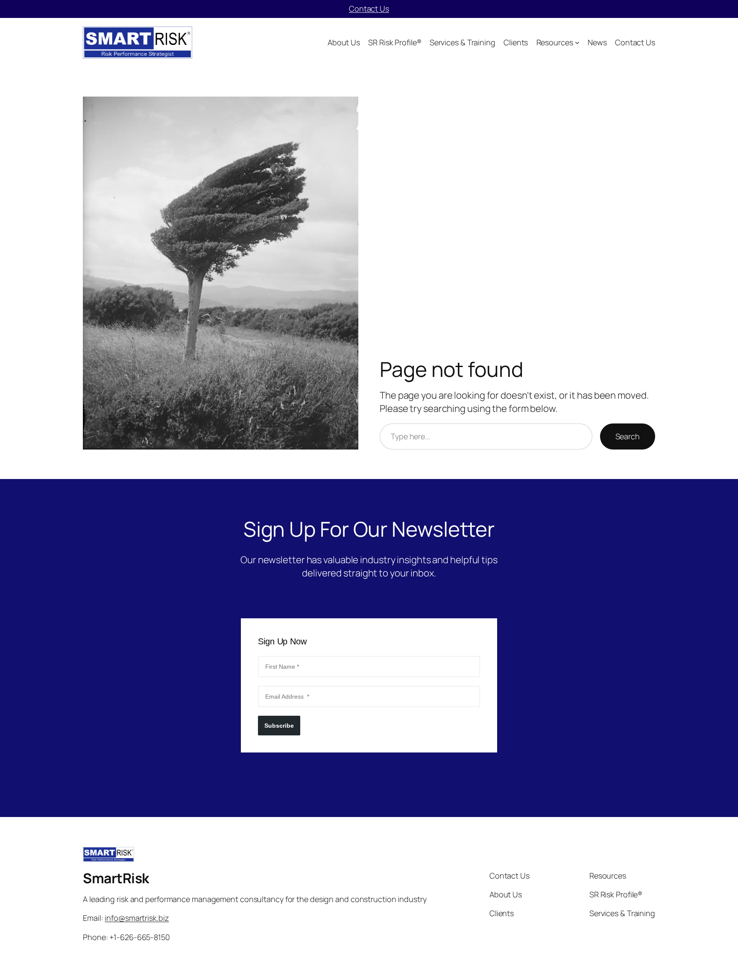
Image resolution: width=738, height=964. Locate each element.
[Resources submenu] (577, 42)
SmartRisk (116, 878)
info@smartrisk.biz (137, 918)
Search (627, 436)
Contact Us (369, 8)
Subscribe (279, 725)
